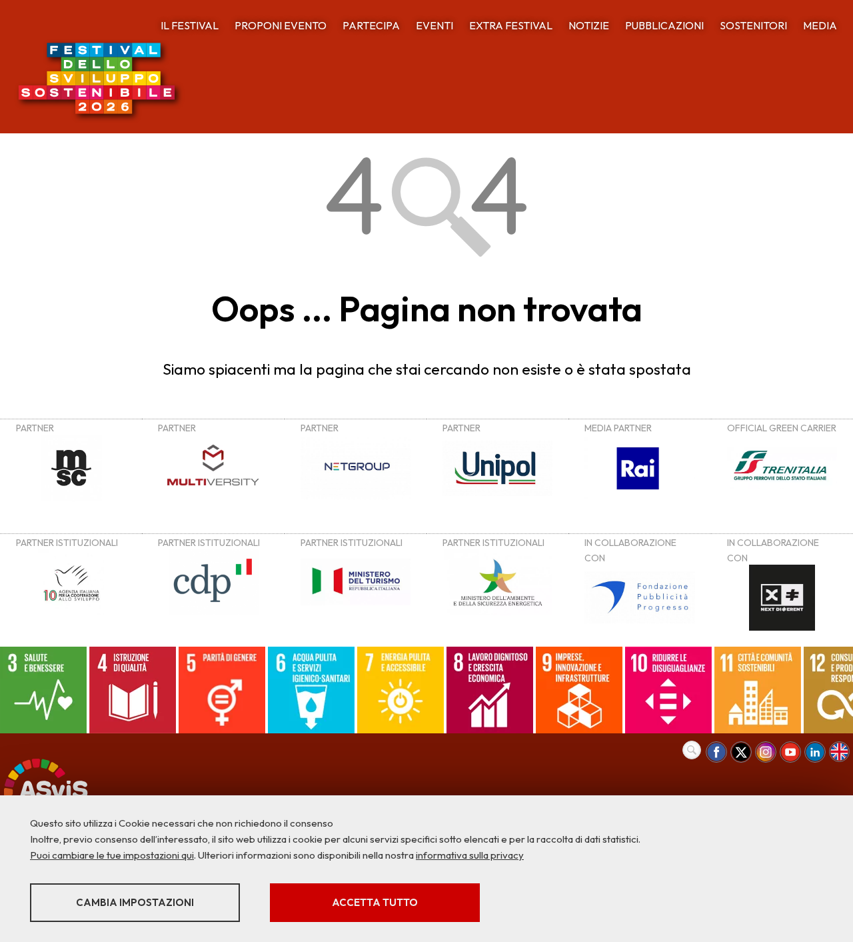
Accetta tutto (375, 902)
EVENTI (434, 25)
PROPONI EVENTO (281, 25)
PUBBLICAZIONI (664, 25)
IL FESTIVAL (190, 25)
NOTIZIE (588, 25)
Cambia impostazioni (135, 902)
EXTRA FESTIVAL (510, 25)
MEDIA (820, 25)
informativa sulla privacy (470, 855)
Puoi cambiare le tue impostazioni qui (112, 855)
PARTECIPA (371, 25)
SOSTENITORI (753, 25)
